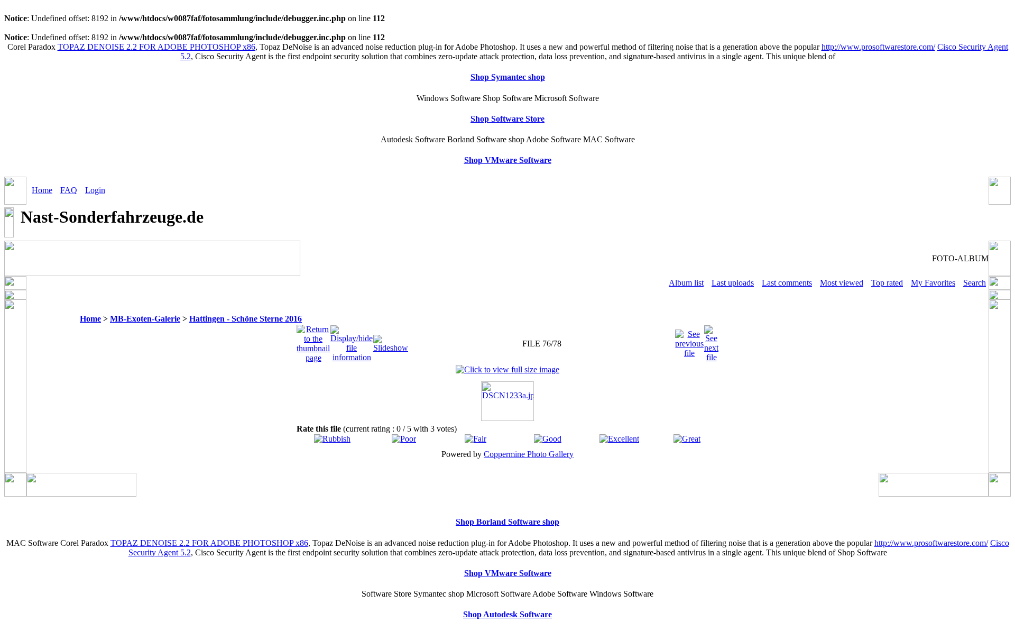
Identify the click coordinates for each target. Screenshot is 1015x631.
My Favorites (933, 282)
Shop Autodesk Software (507, 614)
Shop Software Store (507, 118)
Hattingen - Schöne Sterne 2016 (245, 318)
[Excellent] (619, 438)
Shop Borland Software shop (507, 521)
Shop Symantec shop (507, 76)
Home (42, 190)
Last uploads (733, 282)
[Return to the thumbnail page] (313, 340)
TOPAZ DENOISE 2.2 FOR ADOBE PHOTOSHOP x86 (156, 46)
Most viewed (841, 282)
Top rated (887, 282)
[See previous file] (689, 340)
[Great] (686, 438)
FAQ (68, 190)
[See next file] (711, 340)
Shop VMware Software (507, 160)
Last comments (787, 282)
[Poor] (404, 438)
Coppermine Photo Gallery (529, 454)
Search (974, 282)
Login (95, 190)
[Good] (547, 438)
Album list (686, 282)
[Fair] (475, 438)
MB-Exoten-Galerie (145, 318)
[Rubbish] (332, 438)
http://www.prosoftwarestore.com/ (878, 46)
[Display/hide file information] (351, 340)
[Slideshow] (390, 340)
